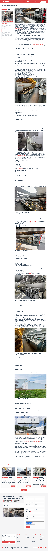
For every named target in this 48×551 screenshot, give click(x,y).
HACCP (30, 273)
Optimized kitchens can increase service (39, 44)
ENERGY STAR (21, 168)
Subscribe (9, 542)
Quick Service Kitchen (27, 537)
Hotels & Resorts (42, 538)
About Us (18, 536)
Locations (33, 541)
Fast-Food (41, 539)
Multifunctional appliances (18, 28)
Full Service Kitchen (27, 536)
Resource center (4, 5)
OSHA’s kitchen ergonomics (21, 155)
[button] (16, 1)
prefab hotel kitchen (26, 441)
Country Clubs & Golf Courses (42, 536)
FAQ (32, 536)
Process (33, 537)
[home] (6, 1)
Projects (33, 1)
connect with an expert (36, 441)
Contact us (18, 541)
